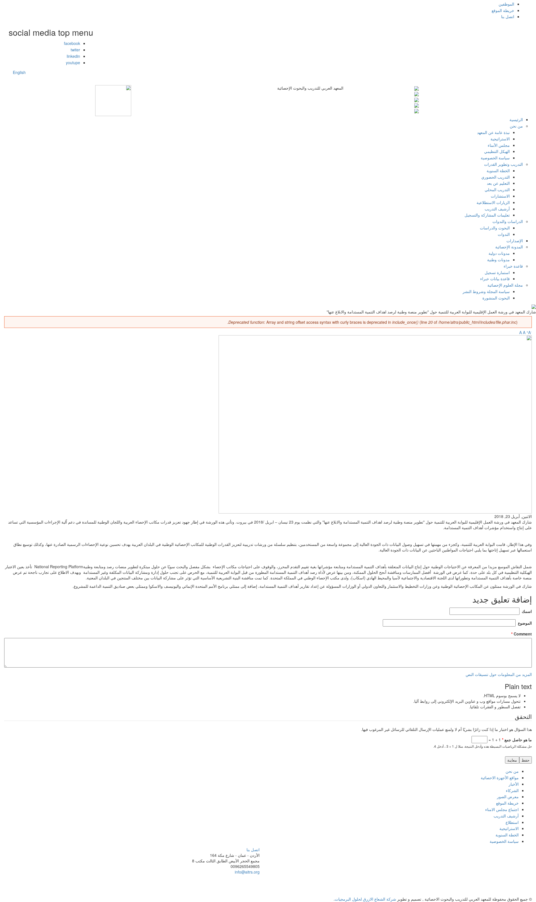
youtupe (73, 62)
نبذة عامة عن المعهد (493, 132)
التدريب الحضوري (495, 177)
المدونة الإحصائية (509, 247)
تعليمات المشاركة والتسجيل (487, 215)
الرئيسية (516, 119)
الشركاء (512, 790)
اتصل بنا (507, 16)
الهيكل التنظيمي (497, 151)
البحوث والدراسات (495, 228)
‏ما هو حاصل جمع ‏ (517, 739)
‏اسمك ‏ (526, 611)
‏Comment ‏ (521, 634)
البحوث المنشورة (496, 298)
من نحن (516, 126)
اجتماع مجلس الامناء (502, 809)
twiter (75, 49)
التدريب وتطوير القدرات (503, 164)
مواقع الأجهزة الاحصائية (500, 777)
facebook (72, 43)
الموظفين (506, 4)
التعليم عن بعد (498, 183)
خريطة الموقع (503, 10)
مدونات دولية (499, 253)
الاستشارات (500, 196)
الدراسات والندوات (507, 221)
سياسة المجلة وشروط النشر (486, 291)
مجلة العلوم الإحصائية (505, 285)
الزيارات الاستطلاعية (493, 202)
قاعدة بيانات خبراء (495, 278)
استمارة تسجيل (497, 272)
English (19, 72)
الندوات (504, 234)
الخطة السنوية (498, 170)
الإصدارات (514, 240)
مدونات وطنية (498, 259)
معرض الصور (508, 796)
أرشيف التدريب (497, 209)
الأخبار (514, 784)
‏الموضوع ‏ (524, 623)
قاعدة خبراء (513, 266)
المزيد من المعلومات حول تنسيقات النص (499, 674)
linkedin (73, 56)
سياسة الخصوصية (495, 157)
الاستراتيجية (500, 138)
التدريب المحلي (497, 189)
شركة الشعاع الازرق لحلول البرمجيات (365, 899)
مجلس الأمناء (499, 145)
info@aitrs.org (247, 872)
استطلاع (512, 822)
